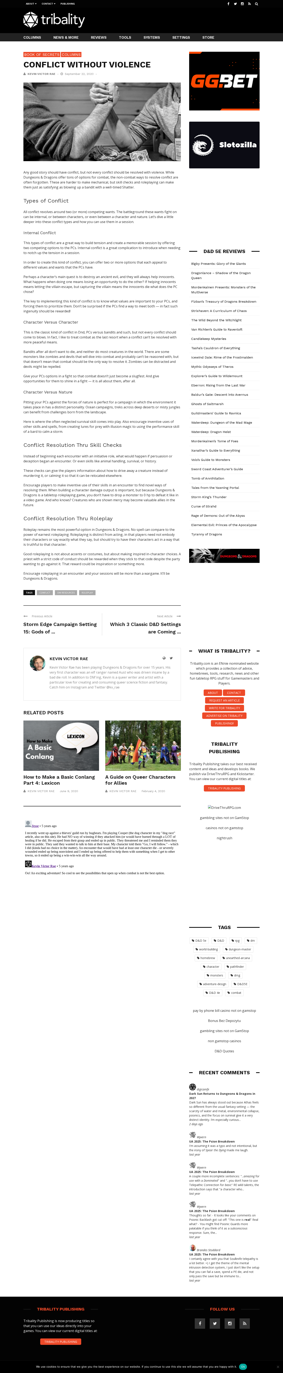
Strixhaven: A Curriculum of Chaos (219, 311)
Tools (125, 37)
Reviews (98, 37)
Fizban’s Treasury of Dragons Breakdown (223, 301)
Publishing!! (224, 723)
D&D (220, 941)
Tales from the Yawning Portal (215, 488)
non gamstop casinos (224, 1041)
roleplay (87, 592)
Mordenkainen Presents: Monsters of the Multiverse (223, 289)
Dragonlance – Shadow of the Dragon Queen (221, 275)
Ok (243, 1366)
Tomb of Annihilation (207, 478)
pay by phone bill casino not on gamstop (224, 1010)
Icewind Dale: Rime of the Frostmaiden (222, 357)
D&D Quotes (224, 1051)
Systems (152, 37)
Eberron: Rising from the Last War (218, 385)
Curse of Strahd (203, 506)
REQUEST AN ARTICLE (224, 700)
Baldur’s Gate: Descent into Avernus (219, 395)
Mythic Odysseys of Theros (212, 367)
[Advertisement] (184, 20)
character (213, 967)
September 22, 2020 (80, 74)
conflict (44, 592)
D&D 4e (214, 993)
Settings (181, 37)
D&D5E (242, 984)
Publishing (67, 3)
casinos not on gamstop (224, 828)
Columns (32, 37)
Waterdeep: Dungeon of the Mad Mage (221, 422)
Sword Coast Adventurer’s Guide (217, 469)
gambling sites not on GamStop (224, 817)
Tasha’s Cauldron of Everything (215, 348)
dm (252, 941)
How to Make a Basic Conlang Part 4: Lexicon (59, 780)
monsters (216, 975)
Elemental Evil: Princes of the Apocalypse (224, 525)
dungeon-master (240, 949)
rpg (237, 941)
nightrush (224, 838)
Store (208, 37)
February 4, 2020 (153, 791)
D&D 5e (200, 941)
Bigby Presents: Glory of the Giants (218, 264)
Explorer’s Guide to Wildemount (216, 376)
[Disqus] (102, 870)
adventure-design (214, 984)
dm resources (66, 592)
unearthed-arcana (238, 958)
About (30, 3)
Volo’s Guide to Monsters (210, 460)
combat (236, 993)
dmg (237, 975)
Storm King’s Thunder (209, 497)
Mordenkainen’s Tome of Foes (214, 441)
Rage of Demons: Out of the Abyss (218, 516)
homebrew (208, 958)
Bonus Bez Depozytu (224, 1020)
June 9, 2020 (69, 791)
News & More (66, 37)
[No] (278, 1367)
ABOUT (213, 693)
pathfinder (237, 967)
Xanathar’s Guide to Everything (215, 450)
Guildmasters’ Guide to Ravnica (216, 413)
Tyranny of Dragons (206, 534)
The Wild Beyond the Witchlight (216, 320)
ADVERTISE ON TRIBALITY (224, 716)
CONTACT (234, 693)
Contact (47, 3)
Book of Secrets (41, 54)
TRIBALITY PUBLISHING (224, 788)
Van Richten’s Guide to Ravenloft (216, 329)
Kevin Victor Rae (41, 74)
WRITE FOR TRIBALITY (224, 708)
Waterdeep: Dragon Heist (211, 432)
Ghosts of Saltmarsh (207, 404)
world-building (208, 949)
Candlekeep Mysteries (208, 339)
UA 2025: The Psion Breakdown (212, 1141)
